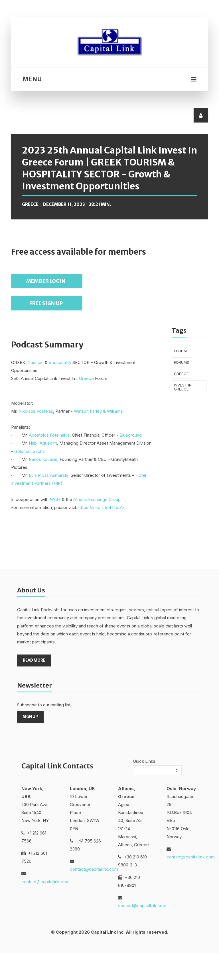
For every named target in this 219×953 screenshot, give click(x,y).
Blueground (130, 435)
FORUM (180, 351)
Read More (34, 660)
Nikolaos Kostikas (36, 411)
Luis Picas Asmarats (48, 475)
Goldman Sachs (29, 451)
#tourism (35, 362)
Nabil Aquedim (43, 443)
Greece (30, 204)
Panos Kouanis (43, 459)
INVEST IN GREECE (183, 387)
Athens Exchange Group (97, 499)
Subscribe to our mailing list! (44, 704)
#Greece (85, 378)
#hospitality (60, 362)
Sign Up (30, 716)
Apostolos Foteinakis (49, 435)
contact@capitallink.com (45, 881)
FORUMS (181, 362)
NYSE (55, 499)
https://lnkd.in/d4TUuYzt (102, 507)
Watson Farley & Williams (98, 411)
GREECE (181, 373)
